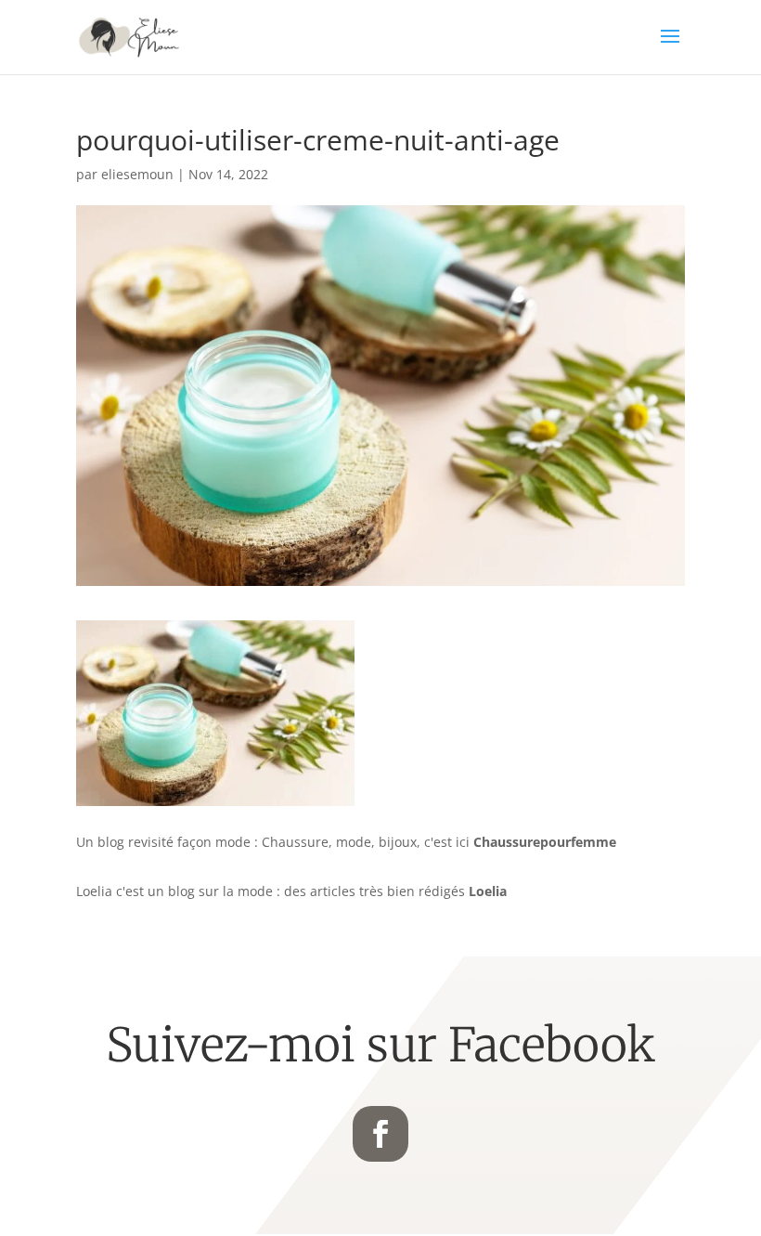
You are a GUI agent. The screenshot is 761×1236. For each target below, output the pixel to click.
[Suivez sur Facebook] (380, 1134)
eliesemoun (137, 174)
